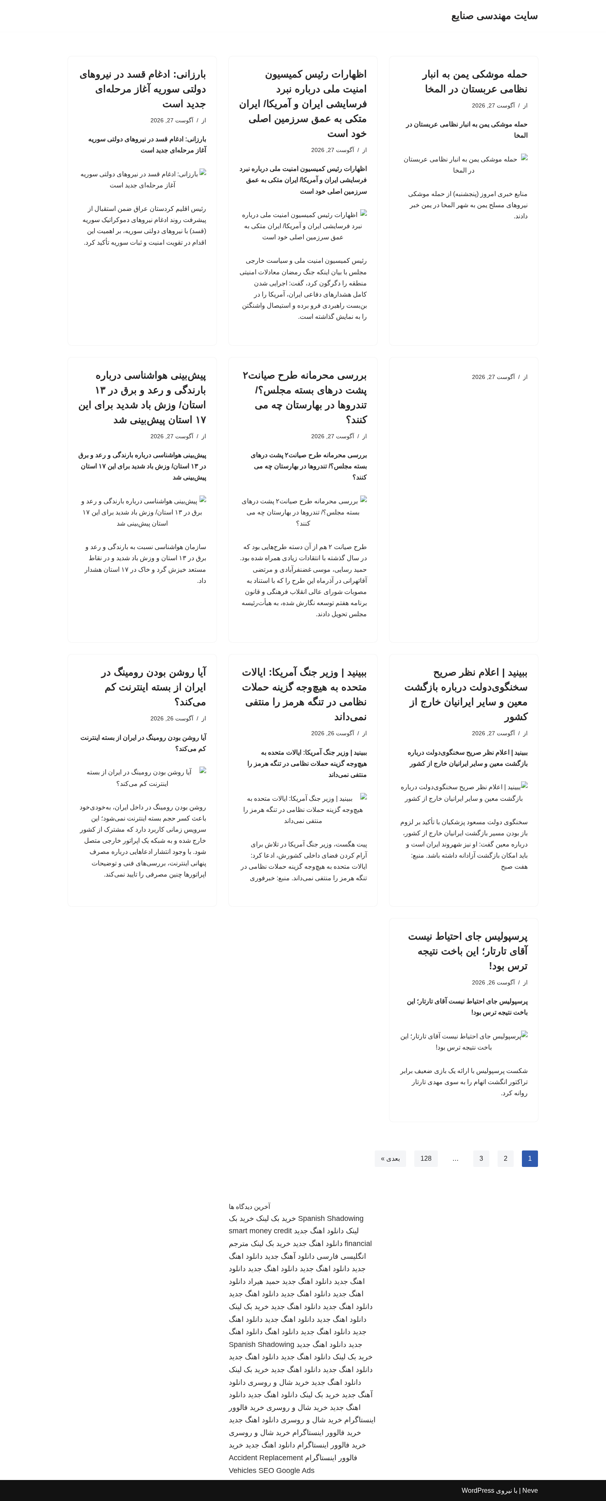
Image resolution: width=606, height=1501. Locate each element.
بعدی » (390, 1158)
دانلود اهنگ (281, 1332)
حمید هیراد (264, 1281)
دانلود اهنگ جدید (319, 1231)
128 (426, 1158)
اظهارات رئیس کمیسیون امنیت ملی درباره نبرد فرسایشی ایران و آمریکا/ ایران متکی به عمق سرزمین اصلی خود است (303, 103)
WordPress (478, 1490)
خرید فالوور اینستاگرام (326, 1433)
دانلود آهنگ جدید (290, 1256)
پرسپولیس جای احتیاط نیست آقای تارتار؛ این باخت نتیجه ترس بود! (468, 951)
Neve (530, 1490)
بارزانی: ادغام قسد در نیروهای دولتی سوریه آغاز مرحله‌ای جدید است (143, 88)
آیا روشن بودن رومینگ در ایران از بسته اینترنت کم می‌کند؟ (153, 686)
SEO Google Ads (286, 1470)
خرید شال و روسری (278, 1382)
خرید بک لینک (276, 1218)
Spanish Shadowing (331, 1218)
